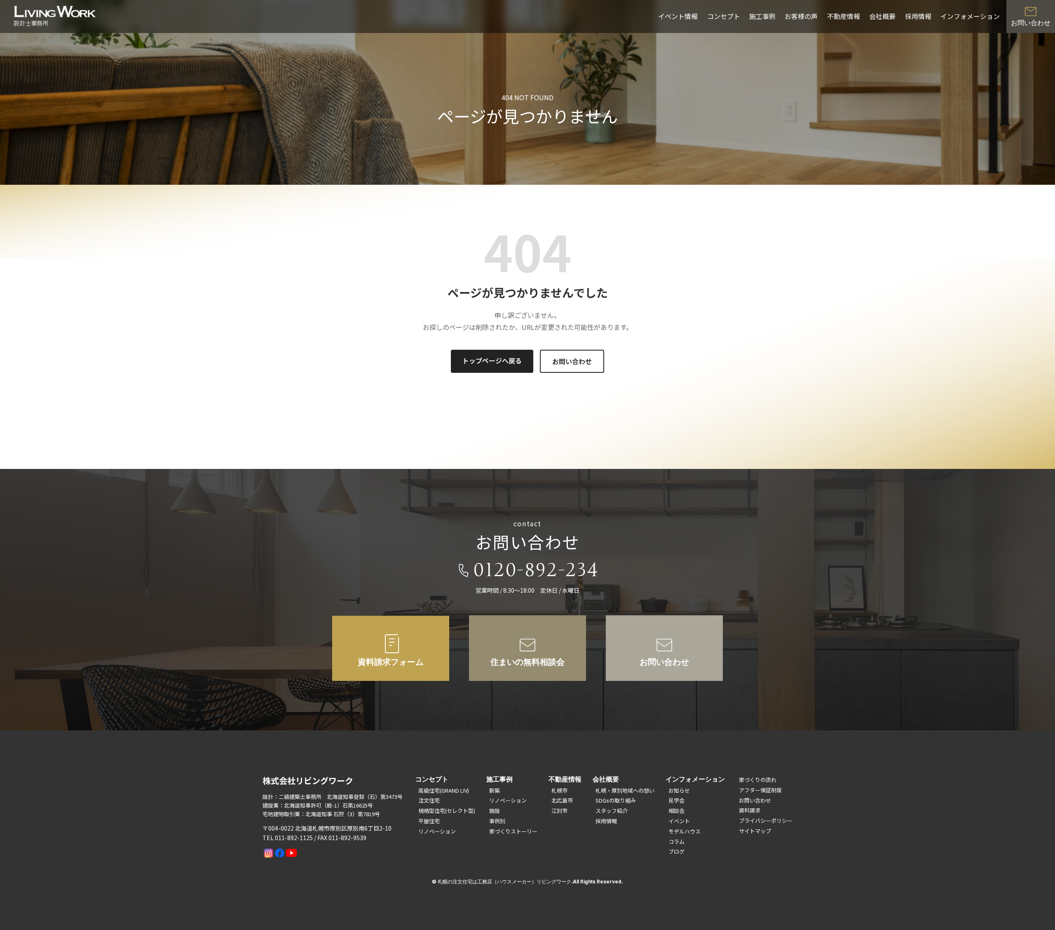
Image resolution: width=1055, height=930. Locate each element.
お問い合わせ (572, 361)
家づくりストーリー (513, 831)
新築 (494, 790)
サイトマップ (755, 831)
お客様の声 (801, 16)
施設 (494, 811)
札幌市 (559, 790)
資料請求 (749, 810)
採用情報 (918, 16)
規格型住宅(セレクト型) (446, 811)
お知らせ (679, 790)
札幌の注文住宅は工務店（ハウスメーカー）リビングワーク (504, 882)
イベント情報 (678, 16)
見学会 (676, 800)
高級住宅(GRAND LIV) (443, 790)
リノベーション (437, 831)
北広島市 (562, 800)
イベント (679, 821)
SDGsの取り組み (615, 800)
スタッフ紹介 (611, 811)
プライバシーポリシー (765, 820)
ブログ (676, 851)
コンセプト (723, 16)
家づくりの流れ (757, 780)
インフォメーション (970, 16)
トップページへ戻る (492, 360)
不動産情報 (843, 16)
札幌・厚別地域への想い (624, 790)
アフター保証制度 (760, 790)
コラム (676, 841)
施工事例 (762, 16)
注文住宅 (429, 800)
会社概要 (882, 16)
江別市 (559, 811)
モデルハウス (684, 831)
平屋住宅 (429, 821)
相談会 (676, 811)
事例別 (497, 821)
